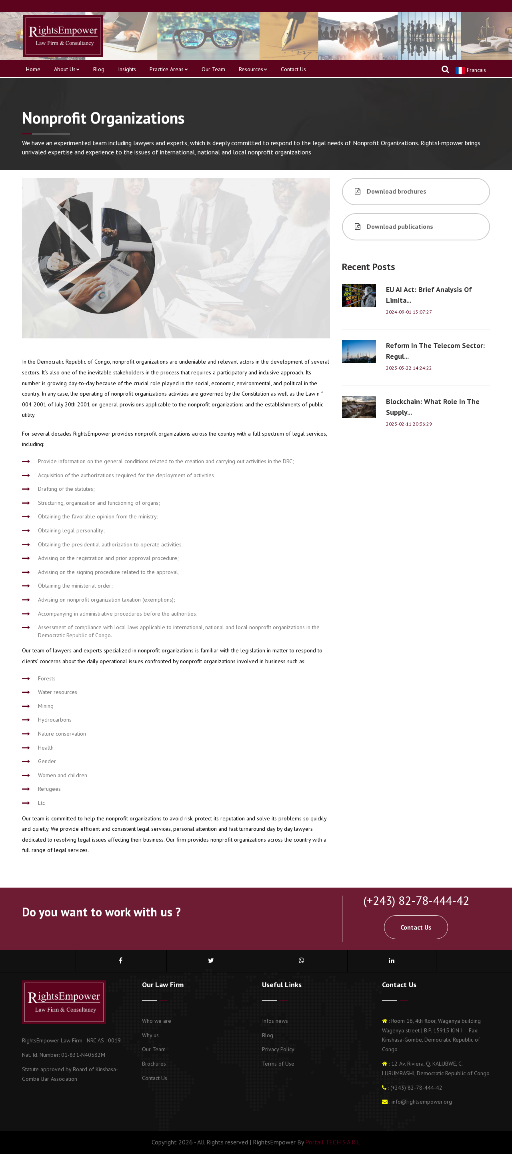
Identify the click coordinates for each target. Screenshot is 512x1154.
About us (65, 69)
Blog (98, 69)
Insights (127, 69)
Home (33, 69)
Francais (475, 70)
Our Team (213, 69)
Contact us (293, 69)
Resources (251, 69)
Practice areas (167, 69)
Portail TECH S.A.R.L (332, 1142)
